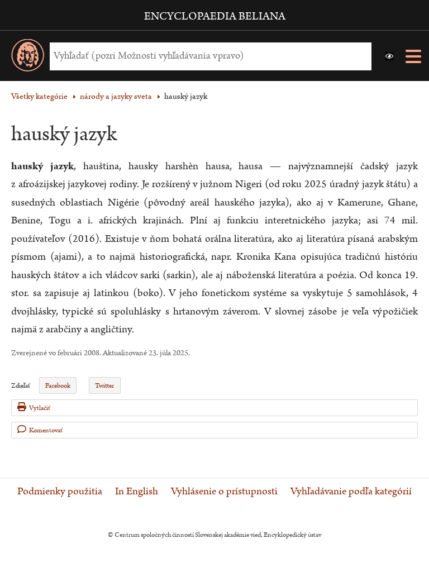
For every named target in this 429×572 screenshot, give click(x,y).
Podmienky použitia (59, 491)
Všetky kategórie (39, 96)
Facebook (57, 385)
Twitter (104, 385)
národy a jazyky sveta (116, 96)
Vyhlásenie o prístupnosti (224, 491)
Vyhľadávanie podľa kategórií (351, 491)
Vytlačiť (39, 408)
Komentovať (46, 430)
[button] (389, 56)
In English (136, 491)
